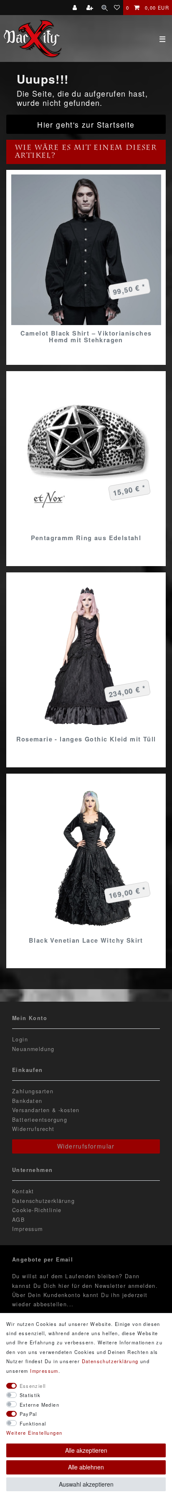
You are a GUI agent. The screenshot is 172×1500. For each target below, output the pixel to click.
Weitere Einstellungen (34, 1432)
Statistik (30, 1395)
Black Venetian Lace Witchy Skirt (86, 940)
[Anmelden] (76, 7)
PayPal (28, 1413)
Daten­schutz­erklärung (110, 1361)
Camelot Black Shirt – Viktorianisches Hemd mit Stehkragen (86, 336)
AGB (18, 1219)
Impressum (27, 1229)
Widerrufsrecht (33, 1129)
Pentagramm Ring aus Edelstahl (86, 537)
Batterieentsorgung (39, 1119)
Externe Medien (40, 1404)
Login (20, 1039)
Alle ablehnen (86, 1467)
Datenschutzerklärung (43, 1201)
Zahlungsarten (32, 1091)
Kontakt (23, 1191)
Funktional (33, 1423)
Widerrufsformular (86, 1146)
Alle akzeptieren (86, 1450)
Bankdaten (27, 1101)
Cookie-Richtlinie (37, 1210)
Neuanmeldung (33, 1049)
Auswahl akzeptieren (86, 1484)
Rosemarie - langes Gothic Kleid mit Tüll (86, 739)
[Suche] (104, 7)
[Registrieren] (90, 7)
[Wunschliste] (117, 7)
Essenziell (33, 1385)
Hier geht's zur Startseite (85, 124)
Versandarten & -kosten (46, 1110)
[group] (86, 249)
